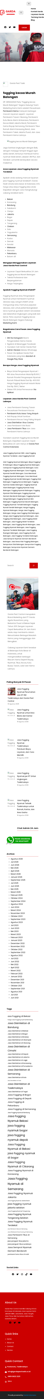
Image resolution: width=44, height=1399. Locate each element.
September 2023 (18, 919)
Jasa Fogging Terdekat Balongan (24, 536)
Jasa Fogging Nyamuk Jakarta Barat (19, 1201)
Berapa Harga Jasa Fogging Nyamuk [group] (21, 365)
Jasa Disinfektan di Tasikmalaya (19, 1086)
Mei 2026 (15, 868)
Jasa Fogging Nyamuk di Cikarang (21, 1164)
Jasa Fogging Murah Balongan (23, 524)
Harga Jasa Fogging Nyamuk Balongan (18, 516)
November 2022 (18, 946)
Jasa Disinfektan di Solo (17, 1077)
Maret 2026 (16, 874)
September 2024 (18, 901)
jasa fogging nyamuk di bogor (21, 1156)
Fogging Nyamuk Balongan (22, 490)
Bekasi (10, 199)
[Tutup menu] (29, 3)
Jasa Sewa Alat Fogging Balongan (24, 541)
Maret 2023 (16, 934)
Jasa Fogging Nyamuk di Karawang (20, 1172)
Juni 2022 (15, 961)
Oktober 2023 (17, 916)
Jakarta (10, 214)
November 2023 (18, 913)
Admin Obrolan (13, 350)
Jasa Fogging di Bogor (19, 1094)
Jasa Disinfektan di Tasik (14, 1080)
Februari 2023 (17, 937)
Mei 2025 (14, 889)
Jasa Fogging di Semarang (22, 1109)
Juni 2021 (15, 998)
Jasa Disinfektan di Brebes (18, 1037)
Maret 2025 (16, 892)
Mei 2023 (15, 931)
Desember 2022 (18, 943)
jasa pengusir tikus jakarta (18, 1241)
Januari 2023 (16, 940)
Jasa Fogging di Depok (19, 1098)
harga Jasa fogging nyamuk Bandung (20, 1020)
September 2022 (18, 952)
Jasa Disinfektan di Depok (18, 1054)
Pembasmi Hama (11, 111)
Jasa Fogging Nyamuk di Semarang (18, 1183)
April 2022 (15, 967)
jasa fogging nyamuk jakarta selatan (19, 1205)
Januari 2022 (16, 976)
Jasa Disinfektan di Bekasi (18, 1031)
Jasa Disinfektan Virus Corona (20, 422)
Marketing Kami (10, 323)
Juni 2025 (15, 886)
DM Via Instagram (15, 338)
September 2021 (18, 988)
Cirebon (10, 226)
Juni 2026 (15, 865)
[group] (22, 228)
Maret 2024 (16, 910)
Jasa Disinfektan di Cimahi (19, 1048)
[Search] (33, 565)
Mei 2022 (14, 964)
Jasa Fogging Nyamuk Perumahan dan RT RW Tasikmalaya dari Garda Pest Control (21, 695)
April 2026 (15, 871)
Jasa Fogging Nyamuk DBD (13, 453)
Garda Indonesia (29, 1395)
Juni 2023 (15, 928)
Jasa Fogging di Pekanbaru (16, 1104)
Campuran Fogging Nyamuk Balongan (18, 468)
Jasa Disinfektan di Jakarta (18, 1057)
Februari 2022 (17, 973)
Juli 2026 (14, 862)
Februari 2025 (17, 895)
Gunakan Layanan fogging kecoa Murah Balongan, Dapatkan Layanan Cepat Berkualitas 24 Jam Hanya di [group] (21, 442)
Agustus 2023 (17, 922)
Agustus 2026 (17, 859)
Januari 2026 (16, 877)
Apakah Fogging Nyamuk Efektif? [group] (19, 290)
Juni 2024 (15, 907)
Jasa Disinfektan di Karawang (19, 1063)
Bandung (11, 205)
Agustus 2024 (17, 904)
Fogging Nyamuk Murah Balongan (24, 502)
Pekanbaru (12, 253)
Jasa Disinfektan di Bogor (18, 1034)
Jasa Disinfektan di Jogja (17, 1060)
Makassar (11, 247)
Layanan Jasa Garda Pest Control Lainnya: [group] (19, 400)
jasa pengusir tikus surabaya (19, 1244)
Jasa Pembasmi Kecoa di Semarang (17, 1229)
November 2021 (17, 982)
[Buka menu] (21, 12)
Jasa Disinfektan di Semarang (19, 1071)
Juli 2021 (14, 994)
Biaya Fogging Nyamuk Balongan (26, 465)
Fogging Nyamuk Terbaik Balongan (17, 504)
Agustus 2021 (16, 991)
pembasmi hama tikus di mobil (18, 1254)
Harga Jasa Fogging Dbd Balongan (25, 513)
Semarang (12, 235)
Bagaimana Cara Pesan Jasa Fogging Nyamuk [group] (21, 330)
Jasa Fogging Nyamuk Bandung (19, 1113)
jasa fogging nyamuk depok (18, 1137)
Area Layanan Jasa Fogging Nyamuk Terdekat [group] (21, 170)
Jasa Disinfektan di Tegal (18, 1091)
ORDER (24, 27)
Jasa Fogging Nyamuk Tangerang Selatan (19, 1216)
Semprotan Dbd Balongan (13, 544)
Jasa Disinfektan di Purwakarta (20, 1066)
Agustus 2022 (17, 955)
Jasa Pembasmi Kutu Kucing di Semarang (20, 1232)
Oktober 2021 (16, 985)
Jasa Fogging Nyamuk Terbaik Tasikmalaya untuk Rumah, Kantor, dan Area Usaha (25, 806)
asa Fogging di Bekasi (19, 1016)
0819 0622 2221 (14, 1376)
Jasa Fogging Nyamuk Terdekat (20, 1223)
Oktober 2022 (16, 949)
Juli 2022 (14, 958)
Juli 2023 (14, 925)
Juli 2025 (14, 883)
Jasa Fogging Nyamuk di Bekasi (19, 1147)
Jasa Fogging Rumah (26, 456)
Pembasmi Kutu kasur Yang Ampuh (22, 413)
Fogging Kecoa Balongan (21, 482)
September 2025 (18, 880)
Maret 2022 (16, 970)
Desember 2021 (17, 979)
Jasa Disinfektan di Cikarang (19, 1043)
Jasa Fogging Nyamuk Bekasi (18, 1118)
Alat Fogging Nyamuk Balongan (15, 462)
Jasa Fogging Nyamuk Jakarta (20, 1195)
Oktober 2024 (17, 898)
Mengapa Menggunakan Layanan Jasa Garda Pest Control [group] (19, 264)
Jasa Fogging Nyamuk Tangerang (19, 1211)
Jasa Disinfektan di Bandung (19, 1025)
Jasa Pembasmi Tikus (16, 428)
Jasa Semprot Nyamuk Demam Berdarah (20, 1249)
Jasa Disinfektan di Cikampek (19, 1040)
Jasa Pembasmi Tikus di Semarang (18, 1236)
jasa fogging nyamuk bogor (18, 1128)
